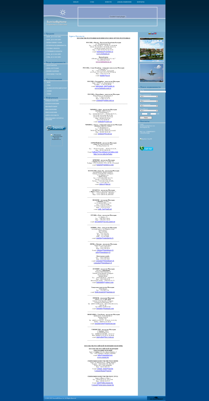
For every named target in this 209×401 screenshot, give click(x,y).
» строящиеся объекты (53, 51)
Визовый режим (51, 106)
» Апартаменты (51, 65)
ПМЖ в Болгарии (51, 112)
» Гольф (48, 94)
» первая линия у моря (53, 42)
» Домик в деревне (52, 71)
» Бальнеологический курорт (56, 88)
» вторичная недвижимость (55, 45)
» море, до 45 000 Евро (53, 39)
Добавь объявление (124, 2)
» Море (48, 82)
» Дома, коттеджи (52, 68)
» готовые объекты (52, 48)
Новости (108, 2)
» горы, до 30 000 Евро (53, 54)
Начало (75, 2)
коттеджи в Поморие (151, 43)
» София (48, 91)
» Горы (47, 85)
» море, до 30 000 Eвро (53, 36)
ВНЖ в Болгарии (51, 109)
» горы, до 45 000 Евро (53, 57)
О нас (92, 2)
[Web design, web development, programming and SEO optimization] (156, 399)
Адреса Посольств (52, 115)
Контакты (140, 2)
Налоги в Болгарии (52, 103)
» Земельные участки (53, 74)
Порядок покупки (51, 100)
